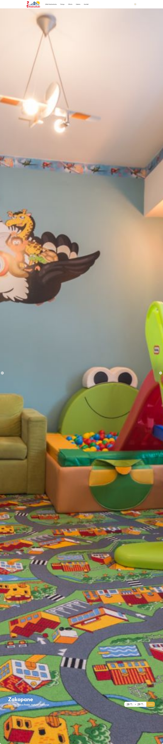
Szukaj (151, 704)
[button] (2, 373)
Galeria (78, 4)
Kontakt (86, 4)
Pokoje (62, 4)
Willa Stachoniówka (51, 4)
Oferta (70, 4)
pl (135, 4)
